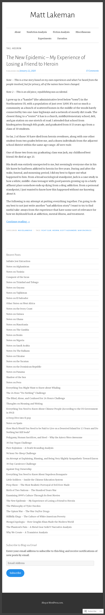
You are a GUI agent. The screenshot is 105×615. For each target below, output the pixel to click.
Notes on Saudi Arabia (18, 345)
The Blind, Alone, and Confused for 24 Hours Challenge (35, 398)
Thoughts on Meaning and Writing (24, 403)
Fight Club (46, 230)
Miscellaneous (83, 32)
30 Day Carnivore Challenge (21, 464)
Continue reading (18, 221)
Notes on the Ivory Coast (19, 308)
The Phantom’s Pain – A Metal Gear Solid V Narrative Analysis (39, 527)
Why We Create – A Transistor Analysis (27, 532)
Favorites (62, 38)
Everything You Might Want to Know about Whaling (33, 388)
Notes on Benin (14, 335)
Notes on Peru (13, 382)
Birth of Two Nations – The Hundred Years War (31, 490)
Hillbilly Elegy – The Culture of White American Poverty (35, 516)
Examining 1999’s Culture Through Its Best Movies (33, 495)
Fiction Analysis (61, 32)
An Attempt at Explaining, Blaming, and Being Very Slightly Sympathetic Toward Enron (52, 458)
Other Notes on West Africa (20, 303)
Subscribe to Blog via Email (21, 545)
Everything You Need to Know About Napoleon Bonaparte (36, 474)
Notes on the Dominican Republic (23, 366)
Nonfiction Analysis (37, 32)
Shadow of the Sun (16, 377)
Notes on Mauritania (17, 324)
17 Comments (92, 71)
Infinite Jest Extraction (18, 261)
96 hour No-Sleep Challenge (21, 453)
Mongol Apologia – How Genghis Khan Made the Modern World (40, 522)
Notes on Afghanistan (17, 266)
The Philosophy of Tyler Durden (23, 506)
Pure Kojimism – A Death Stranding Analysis (29, 448)
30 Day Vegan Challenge (19, 443)
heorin (55, 230)
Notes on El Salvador (17, 298)
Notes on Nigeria (15, 340)
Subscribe (15, 573)
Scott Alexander (68, 230)
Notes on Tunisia (15, 271)
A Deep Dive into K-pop (18, 418)
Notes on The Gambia (17, 330)
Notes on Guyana (15, 287)
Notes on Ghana (14, 319)
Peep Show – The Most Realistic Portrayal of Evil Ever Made (38, 485)
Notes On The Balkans (18, 351)
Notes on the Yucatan (17, 361)
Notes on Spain (14, 423)
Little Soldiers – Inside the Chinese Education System (34, 479)
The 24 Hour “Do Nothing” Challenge (26, 393)
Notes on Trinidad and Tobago (22, 282)
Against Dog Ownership (18, 469)
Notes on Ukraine (15, 356)
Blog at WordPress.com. (52, 602)
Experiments (44, 38)
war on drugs (85, 230)
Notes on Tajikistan (16, 293)
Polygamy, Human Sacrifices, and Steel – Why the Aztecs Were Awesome (44, 437)
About (18, 32)
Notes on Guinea (15, 314)
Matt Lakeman (52, 15)
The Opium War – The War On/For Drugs (27, 511)
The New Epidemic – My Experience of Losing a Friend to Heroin (40, 501)
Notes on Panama (15, 372)
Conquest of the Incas (17, 277)
